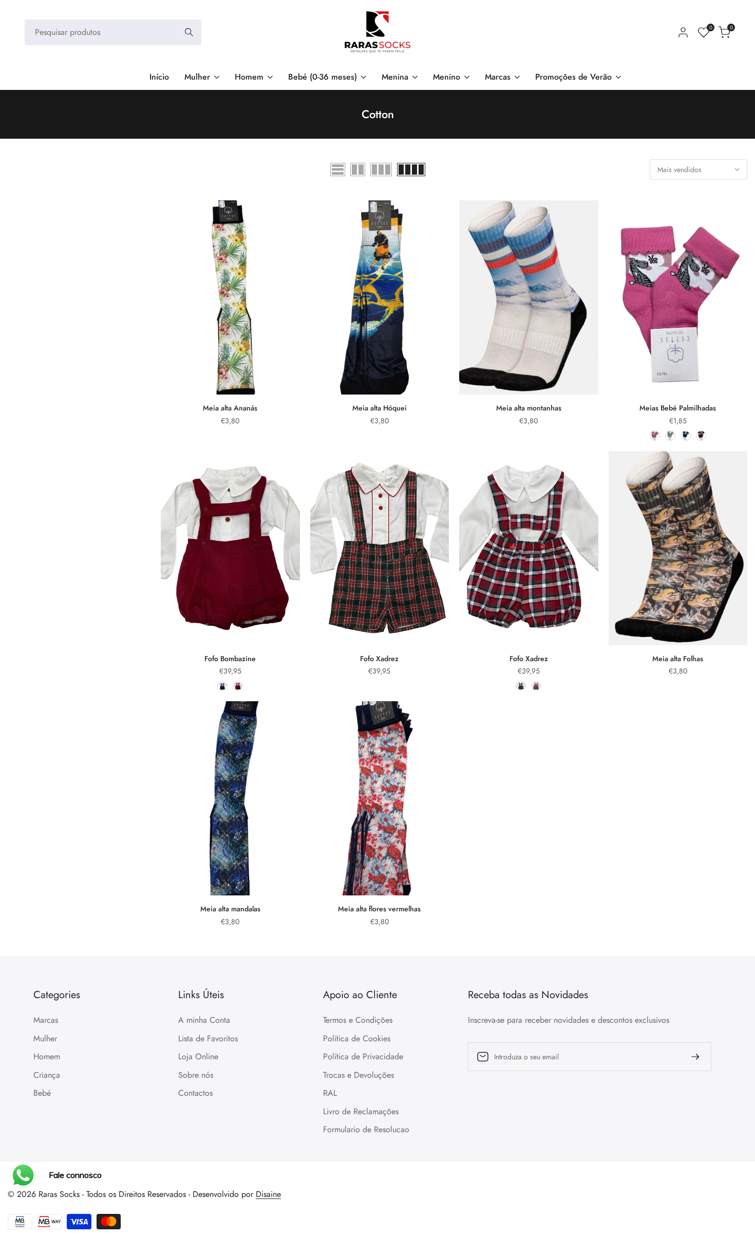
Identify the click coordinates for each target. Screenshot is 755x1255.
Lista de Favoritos (208, 1038)
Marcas (45, 1020)
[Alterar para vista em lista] (337, 169)
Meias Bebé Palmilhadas (677, 408)
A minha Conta (204, 1020)
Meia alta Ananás (230, 408)
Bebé (42, 1093)
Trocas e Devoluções (358, 1075)
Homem (46, 1056)
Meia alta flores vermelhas (379, 909)
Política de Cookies (356, 1038)
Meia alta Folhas (677, 658)
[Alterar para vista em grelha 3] (381, 169)
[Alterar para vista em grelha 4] (411, 169)
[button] (166, 211)
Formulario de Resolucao (366, 1129)
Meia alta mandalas (230, 909)
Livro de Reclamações (361, 1111)
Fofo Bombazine (230, 658)
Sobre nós (195, 1075)
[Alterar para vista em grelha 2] (357, 169)
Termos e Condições (357, 1020)
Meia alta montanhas (528, 408)
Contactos (195, 1093)
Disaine (268, 1194)
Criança (46, 1075)
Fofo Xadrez (379, 658)
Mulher (45, 1038)
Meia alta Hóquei (379, 408)
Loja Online (198, 1056)
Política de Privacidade (363, 1056)
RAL (330, 1093)
